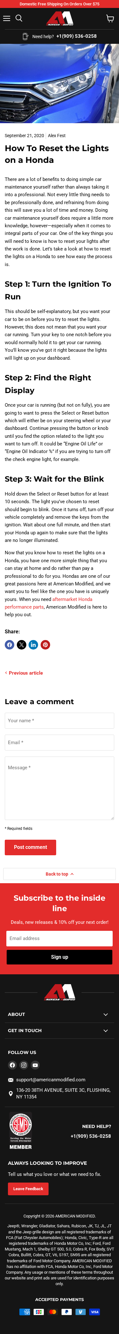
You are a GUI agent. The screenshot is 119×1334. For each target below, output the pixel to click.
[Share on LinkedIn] (33, 645)
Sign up (59, 957)
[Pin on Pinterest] (45, 645)
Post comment (30, 847)
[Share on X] (21, 645)
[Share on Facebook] (9, 645)
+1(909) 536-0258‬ (91, 1136)
